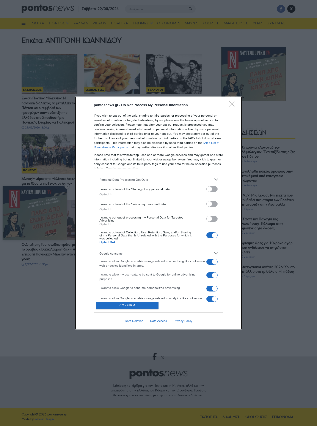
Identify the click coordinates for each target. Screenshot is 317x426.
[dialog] (158, 213)
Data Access (158, 321)
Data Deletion (134, 321)
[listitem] (158, 179)
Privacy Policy (183, 321)
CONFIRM (127, 305)
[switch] (212, 189)
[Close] (233, 105)
